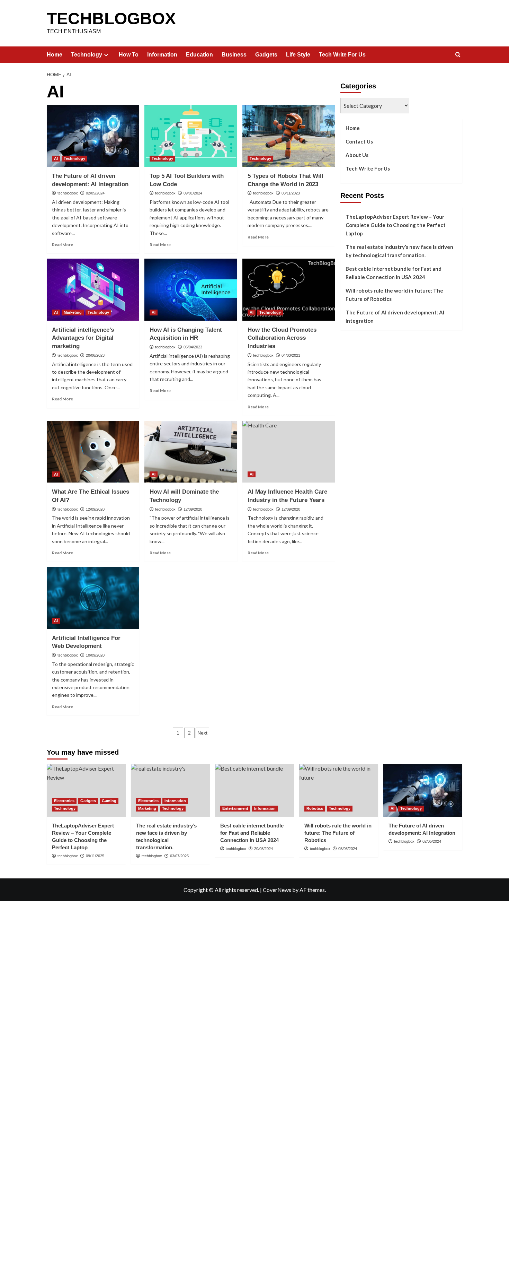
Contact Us (359, 141)
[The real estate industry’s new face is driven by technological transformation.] (170, 790)
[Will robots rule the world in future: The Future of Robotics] (338, 790)
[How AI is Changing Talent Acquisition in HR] (190, 289)
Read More (62, 244)
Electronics (64, 801)
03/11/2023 (291, 193)
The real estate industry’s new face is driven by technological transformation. (399, 251)
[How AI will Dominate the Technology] (190, 452)
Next (202, 733)
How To (129, 55)
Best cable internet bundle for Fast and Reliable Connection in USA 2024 (393, 273)
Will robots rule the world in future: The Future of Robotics (394, 294)
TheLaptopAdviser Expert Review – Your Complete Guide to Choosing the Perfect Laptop (396, 225)
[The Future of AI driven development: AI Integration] (93, 135)
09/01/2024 (193, 193)
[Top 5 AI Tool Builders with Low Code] (190, 135)
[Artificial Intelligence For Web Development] (93, 597)
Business (234, 55)
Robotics (314, 808)
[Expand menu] (106, 55)
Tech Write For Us (342, 55)
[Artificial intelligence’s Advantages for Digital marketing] (93, 289)
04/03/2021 (291, 355)
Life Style (298, 55)
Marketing (73, 312)
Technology (86, 55)
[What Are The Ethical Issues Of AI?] (93, 452)
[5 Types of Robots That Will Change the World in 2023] (288, 135)
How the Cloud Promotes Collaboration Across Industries (282, 338)
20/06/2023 (95, 355)
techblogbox (67, 193)
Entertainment (235, 808)
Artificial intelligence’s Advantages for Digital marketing (83, 338)
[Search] (458, 55)
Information (162, 55)
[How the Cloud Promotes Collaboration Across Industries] (288, 289)
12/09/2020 (95, 509)
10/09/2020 (95, 655)
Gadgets (266, 55)
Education (199, 55)
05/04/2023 (193, 347)
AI (56, 158)
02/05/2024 (95, 193)
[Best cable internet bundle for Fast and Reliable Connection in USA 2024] (254, 790)
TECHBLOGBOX (111, 18)
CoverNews (277, 889)
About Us (357, 155)
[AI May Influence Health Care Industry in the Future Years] (288, 452)
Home (54, 55)
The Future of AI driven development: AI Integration (395, 316)
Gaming (109, 801)
